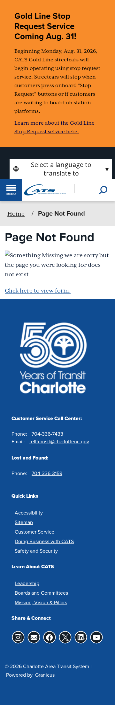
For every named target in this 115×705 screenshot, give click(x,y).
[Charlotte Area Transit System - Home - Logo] (45, 190)
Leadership (27, 583)
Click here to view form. (38, 290)
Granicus (45, 674)
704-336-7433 (47, 433)
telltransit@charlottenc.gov (59, 441)
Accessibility (29, 512)
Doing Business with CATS (44, 541)
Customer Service (34, 531)
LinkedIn (81, 637)
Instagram (18, 637)
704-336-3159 (47, 473)
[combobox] (61, 169)
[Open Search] (104, 190)
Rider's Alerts (33, 637)
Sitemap (24, 522)
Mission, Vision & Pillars (41, 602)
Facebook (49, 637)
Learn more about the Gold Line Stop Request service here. (54, 127)
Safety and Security (36, 550)
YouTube (96, 637)
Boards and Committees (41, 592)
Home (16, 213)
